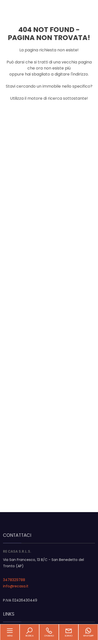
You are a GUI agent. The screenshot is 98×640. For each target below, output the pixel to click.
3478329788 (14, 579)
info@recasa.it (15, 586)
